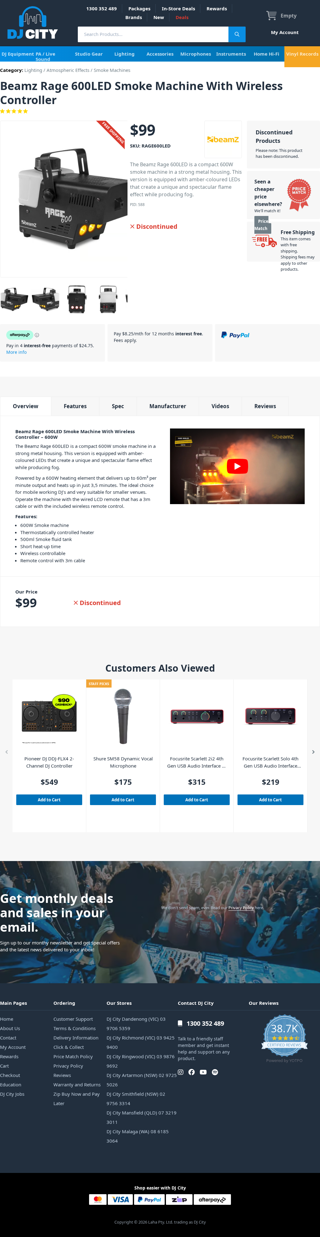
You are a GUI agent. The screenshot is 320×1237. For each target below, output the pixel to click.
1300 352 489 (101, 8)
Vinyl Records (302, 54)
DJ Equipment (18, 54)
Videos (220, 406)
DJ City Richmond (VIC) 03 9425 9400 (141, 1042)
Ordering (64, 1003)
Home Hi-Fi (266, 54)
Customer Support (73, 1019)
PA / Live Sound (45, 56)
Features (75, 406)
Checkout (10, 1075)
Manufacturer (167, 406)
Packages (139, 8)
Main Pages (13, 1003)
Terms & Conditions (74, 1028)
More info (16, 352)
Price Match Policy (73, 1056)
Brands (133, 17)
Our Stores (119, 1003)
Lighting (124, 54)
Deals (182, 17)
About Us (10, 1028)
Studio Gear (89, 54)
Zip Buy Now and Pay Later (76, 1098)
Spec (118, 406)
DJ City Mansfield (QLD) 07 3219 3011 (142, 1117)
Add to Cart (49, 800)
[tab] (25, 406)
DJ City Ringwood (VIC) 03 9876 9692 (141, 1061)
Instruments (231, 54)
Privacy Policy (241, 907)
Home (6, 1019)
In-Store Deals (178, 8)
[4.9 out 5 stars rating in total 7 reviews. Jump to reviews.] (160, 111)
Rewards (217, 8)
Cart (4, 1066)
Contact (8, 1037)
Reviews (265, 406)
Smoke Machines (112, 70)
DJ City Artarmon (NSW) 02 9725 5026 (142, 1080)
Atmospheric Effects (68, 70)
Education (10, 1084)
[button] (7, 753)
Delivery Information (75, 1037)
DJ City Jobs (12, 1094)
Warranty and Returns (77, 1084)
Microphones (195, 54)
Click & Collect (68, 1047)
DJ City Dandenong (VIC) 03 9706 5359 (136, 1023)
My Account (285, 32)
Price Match (261, 224)
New (158, 17)
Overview (25, 406)
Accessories (160, 54)
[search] (153, 34)
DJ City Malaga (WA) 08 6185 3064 (138, 1136)
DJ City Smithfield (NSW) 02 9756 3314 (136, 1098)
